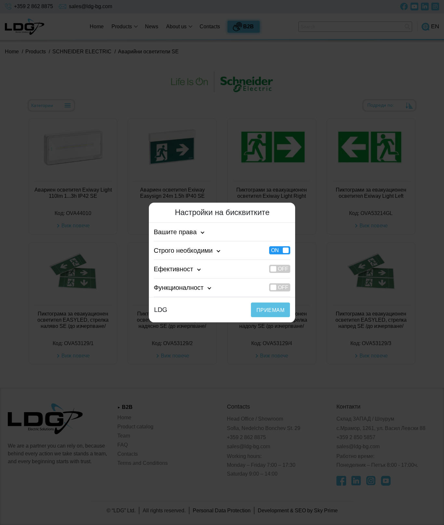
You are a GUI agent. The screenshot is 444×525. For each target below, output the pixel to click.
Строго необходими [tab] (183, 250)
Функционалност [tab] (178, 287)
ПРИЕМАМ (270, 310)
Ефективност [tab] (173, 269)
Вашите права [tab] (175, 232)
